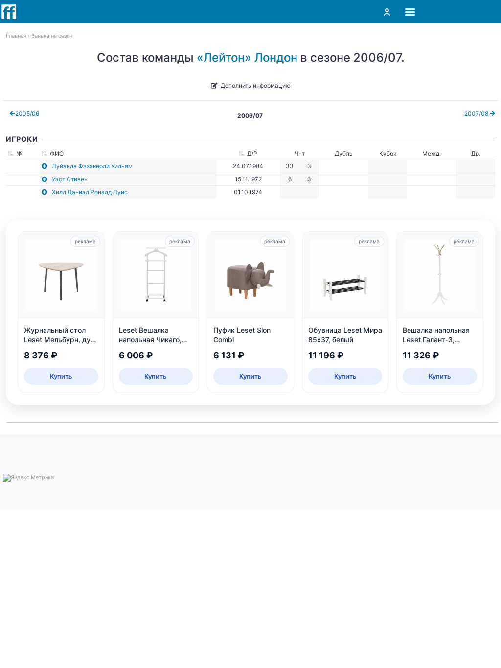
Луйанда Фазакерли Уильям (92, 166)
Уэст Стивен (70, 179)
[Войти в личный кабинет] (387, 11)
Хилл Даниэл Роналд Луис (90, 192)
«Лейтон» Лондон (247, 57)
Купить (61, 376)
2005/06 (27, 113)
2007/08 (477, 113)
